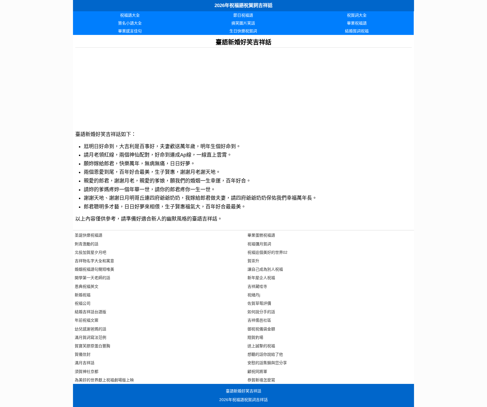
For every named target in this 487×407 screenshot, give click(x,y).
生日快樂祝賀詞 (243, 31)
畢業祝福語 (357, 23)
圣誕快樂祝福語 (88, 235)
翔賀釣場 (255, 337)
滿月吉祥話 (84, 363)
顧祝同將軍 (257, 371)
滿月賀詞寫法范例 (90, 337)
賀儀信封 (82, 354)
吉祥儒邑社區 (259, 320)
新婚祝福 (82, 295)
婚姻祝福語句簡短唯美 (94, 269)
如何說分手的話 (261, 312)
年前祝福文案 (86, 320)
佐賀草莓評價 (259, 303)
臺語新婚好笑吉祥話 (243, 391)
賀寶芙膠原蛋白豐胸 (92, 346)
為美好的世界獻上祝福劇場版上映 (104, 380)
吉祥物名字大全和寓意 (94, 261)
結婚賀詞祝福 (357, 31)
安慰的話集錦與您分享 (267, 363)
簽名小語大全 (130, 23)
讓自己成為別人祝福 (265, 269)
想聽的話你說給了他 (265, 354)
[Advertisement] (243, 87)
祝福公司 (82, 303)
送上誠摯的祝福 (261, 346)
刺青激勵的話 (86, 244)
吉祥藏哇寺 (257, 286)
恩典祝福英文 (86, 286)
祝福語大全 (130, 15)
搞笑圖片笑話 (243, 23)
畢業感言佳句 (130, 31)
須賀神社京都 (86, 371)
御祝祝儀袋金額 (261, 329)
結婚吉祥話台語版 (90, 312)
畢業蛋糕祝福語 (261, 235)
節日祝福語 (243, 15)
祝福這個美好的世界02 (267, 252)
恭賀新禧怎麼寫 (261, 380)
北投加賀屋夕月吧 (90, 252)
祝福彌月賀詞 (259, 244)
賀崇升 (253, 261)
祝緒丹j (253, 295)
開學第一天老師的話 (92, 277)
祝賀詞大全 (357, 15)
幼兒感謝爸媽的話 (90, 329)
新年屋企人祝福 (261, 277)
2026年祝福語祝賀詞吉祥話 (243, 5)
